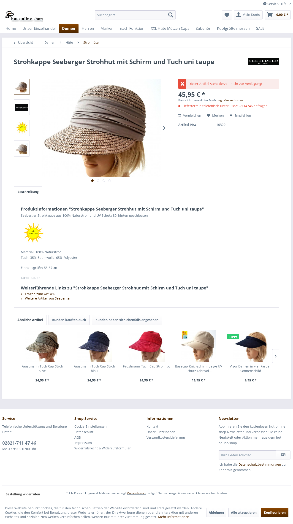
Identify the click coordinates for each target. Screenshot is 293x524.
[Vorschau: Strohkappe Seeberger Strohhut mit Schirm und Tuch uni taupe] (22, 107)
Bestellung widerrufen (22, 494)
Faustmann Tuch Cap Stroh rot (146, 366)
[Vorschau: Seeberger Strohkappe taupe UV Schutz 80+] (22, 87)
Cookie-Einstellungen (90, 426)
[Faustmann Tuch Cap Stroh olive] (42, 346)
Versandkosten (136, 493)
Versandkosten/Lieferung (165, 437)
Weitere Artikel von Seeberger (47, 298)
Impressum (83, 442)
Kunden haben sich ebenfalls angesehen (126, 320)
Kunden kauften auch (69, 320)
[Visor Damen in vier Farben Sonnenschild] (250, 346)
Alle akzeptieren (244, 512)
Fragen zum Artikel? (39, 294)
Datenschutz (84, 432)
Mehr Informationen (173, 517)
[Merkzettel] (227, 14)
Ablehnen (216, 512)
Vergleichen (191, 115)
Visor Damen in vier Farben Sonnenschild (250, 368)
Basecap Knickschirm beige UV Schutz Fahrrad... (198, 368)
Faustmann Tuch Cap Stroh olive (42, 368)
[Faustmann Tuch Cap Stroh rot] (146, 346)
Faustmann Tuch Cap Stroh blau (94, 368)
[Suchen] (171, 14)
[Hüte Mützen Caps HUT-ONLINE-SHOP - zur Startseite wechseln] (24, 16)
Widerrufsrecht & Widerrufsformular (102, 448)
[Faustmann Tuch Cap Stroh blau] (94, 346)
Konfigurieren (275, 512)
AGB (77, 437)
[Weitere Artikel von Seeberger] (263, 66)
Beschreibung (28, 191)
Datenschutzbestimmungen (260, 464)
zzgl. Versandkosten (230, 100)
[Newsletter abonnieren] (283, 454)
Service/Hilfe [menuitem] (277, 4)
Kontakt (152, 426)
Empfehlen (242, 115)
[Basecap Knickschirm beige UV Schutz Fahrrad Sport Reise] (198, 346)
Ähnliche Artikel (30, 320)
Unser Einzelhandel (161, 432)
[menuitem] (135, 14)
